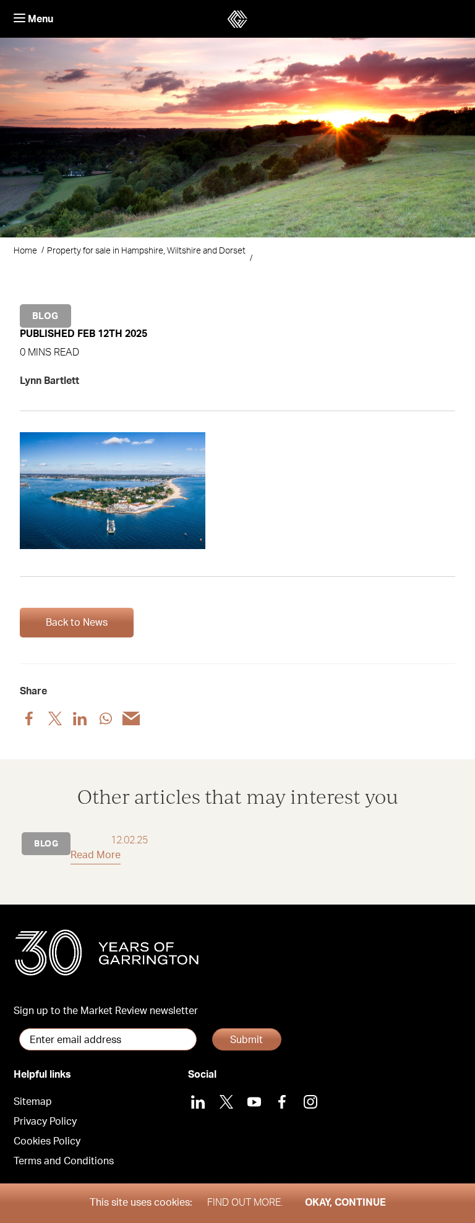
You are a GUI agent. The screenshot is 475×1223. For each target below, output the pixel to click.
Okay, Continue (345, 1203)
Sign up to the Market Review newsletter (106, 1011)
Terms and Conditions (64, 1161)
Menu (39, 19)
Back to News (77, 623)
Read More (96, 855)
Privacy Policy (45, 1122)
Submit (246, 1040)
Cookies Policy (47, 1141)
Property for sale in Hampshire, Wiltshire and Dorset (146, 251)
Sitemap (33, 1102)
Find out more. (245, 1203)
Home (25, 251)
